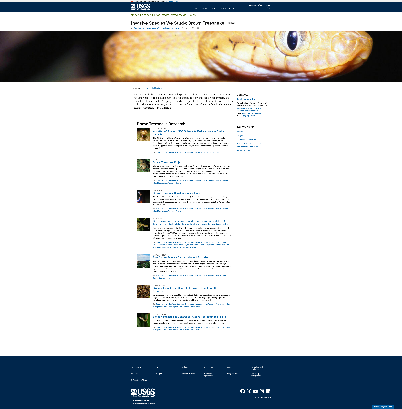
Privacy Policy (208, 367)
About (231, 8)
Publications (157, 88)
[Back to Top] (394, 401)
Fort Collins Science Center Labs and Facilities (180, 257)
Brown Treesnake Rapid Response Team (176, 192)
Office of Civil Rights (139, 380)
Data (146, 88)
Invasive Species (243, 151)
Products (204, 8)
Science (194, 8)
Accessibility (136, 367)
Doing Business (232, 374)
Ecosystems (241, 135)
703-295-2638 (249, 116)
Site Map (230, 367)
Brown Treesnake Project (168, 162)
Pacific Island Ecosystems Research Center (188, 245)
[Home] (140, 10)
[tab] (136, 88)
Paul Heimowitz (246, 99)
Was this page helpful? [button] (383, 407)
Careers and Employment (208, 375)
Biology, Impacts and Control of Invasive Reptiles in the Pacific (190, 316)
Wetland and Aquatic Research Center (181, 247)
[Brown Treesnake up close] (201, 56)
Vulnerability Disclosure (188, 374)
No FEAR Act (136, 374)
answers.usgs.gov (264, 401)
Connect (222, 8)
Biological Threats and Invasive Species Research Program (159, 15)
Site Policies (183, 367)
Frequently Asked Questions (259, 5)
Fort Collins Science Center (189, 307)
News (213, 8)
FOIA (157, 367)
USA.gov (158, 374)
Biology (240, 131)
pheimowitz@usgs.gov (251, 113)
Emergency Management (255, 375)
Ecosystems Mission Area (166, 152)
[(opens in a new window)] (242, 390)
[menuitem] (194, 7)
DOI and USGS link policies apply (257, 368)
